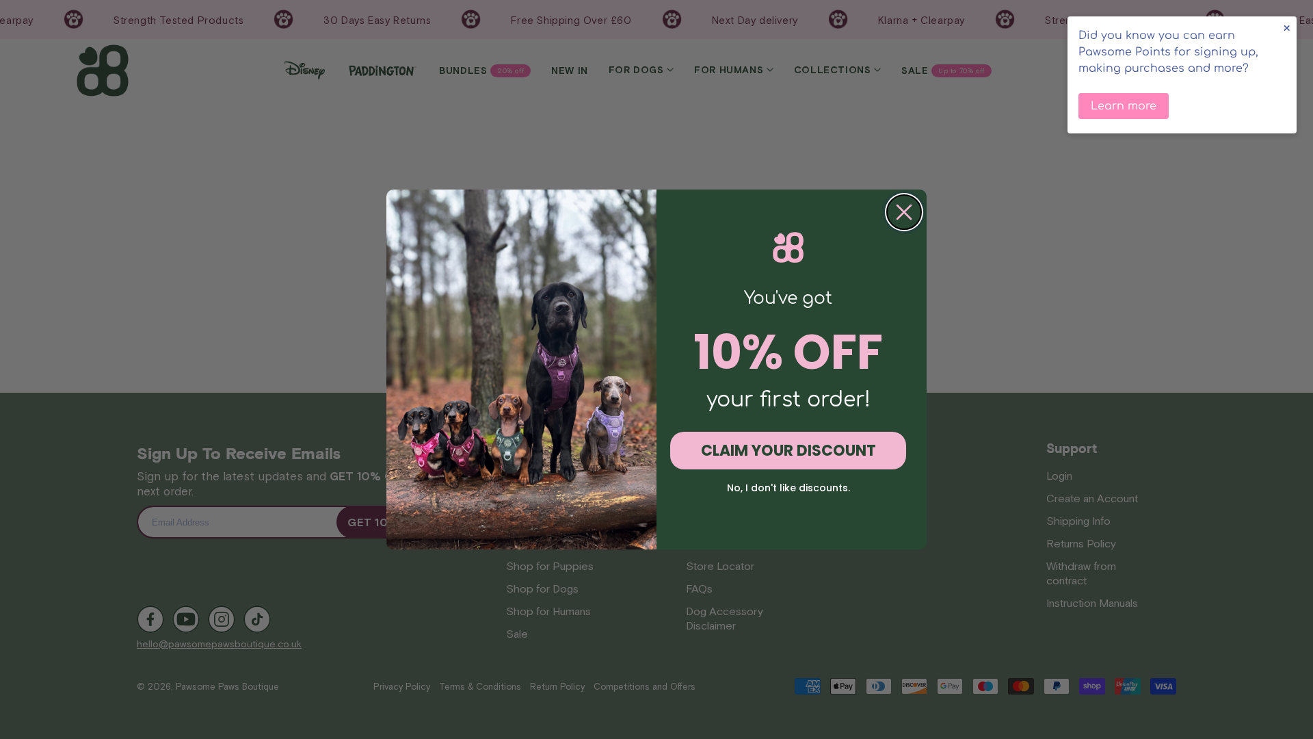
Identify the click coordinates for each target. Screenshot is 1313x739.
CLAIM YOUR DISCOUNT (788, 450)
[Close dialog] (904, 212)
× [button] (1287, 28)
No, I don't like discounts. (788, 488)
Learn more (1123, 106)
